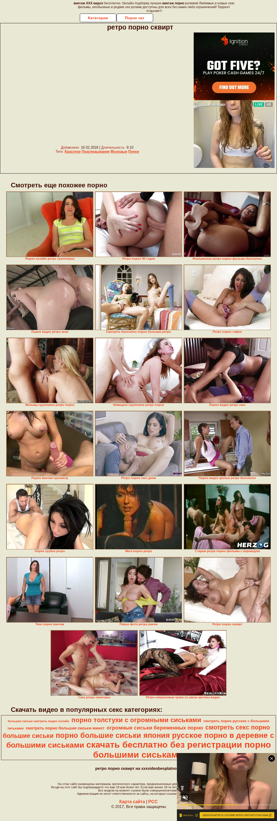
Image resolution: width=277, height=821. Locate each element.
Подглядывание (96, 151)
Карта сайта (132, 801)
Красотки (73, 151)
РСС (153, 801)
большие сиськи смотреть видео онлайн (38, 721)
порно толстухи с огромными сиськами (136, 720)
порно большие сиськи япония (113, 735)
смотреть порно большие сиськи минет (65, 728)
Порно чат (134, 18)
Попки (133, 151)
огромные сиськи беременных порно (155, 728)
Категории (98, 18)
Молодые (119, 151)
